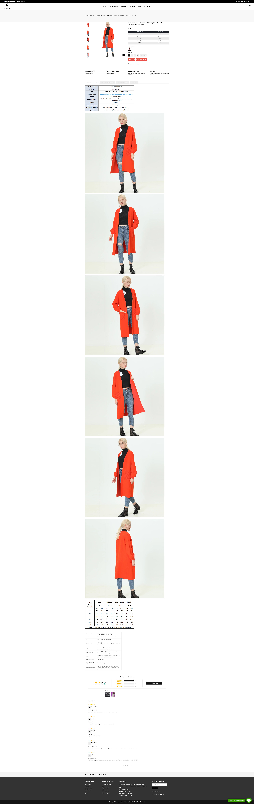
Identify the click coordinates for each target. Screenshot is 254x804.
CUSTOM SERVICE (122, 82)
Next (125, 39)
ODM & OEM (124, 6)
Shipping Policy (106, 788)
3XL (145, 55)
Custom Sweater (114, 6)
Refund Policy (105, 790)
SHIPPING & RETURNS (107, 82)
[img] (91, 704)
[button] (119, 680)
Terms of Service (106, 792)
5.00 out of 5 (103, 682)
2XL (141, 55)
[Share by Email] (138, 64)
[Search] (246, 6)
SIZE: (130, 52)
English (7, 1)
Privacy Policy (105, 793)
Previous (92, 39)
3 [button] (127, 765)
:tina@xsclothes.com (127, 793)
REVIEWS (134, 82)
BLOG (139, 6)
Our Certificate (88, 790)
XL (137, 55)
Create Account (245, 1)
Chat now (131, 59)
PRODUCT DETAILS (92, 82)
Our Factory (88, 784)
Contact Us (141, 59)
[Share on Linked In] (137, 64)
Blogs (86, 792)
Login (238, 1)
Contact (87, 793)
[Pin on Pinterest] (135, 64)
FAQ (103, 786)
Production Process (106, 784)
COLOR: (131, 46)
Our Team (87, 786)
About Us (132, 6)
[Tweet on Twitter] (133, 64)
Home (104, 6)
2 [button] (125, 765)
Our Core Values (89, 788)
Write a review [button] (154, 683)
